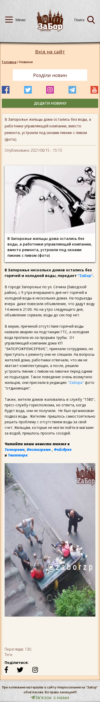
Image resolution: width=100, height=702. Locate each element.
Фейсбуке (63, 449)
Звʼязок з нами (52, 697)
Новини (26, 62)
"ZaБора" (76, 382)
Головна (9, 62)
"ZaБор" (85, 275)
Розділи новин (50, 75)
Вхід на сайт (50, 51)
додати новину (50, 103)
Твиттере (17, 455)
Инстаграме (39, 449)
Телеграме (15, 449)
